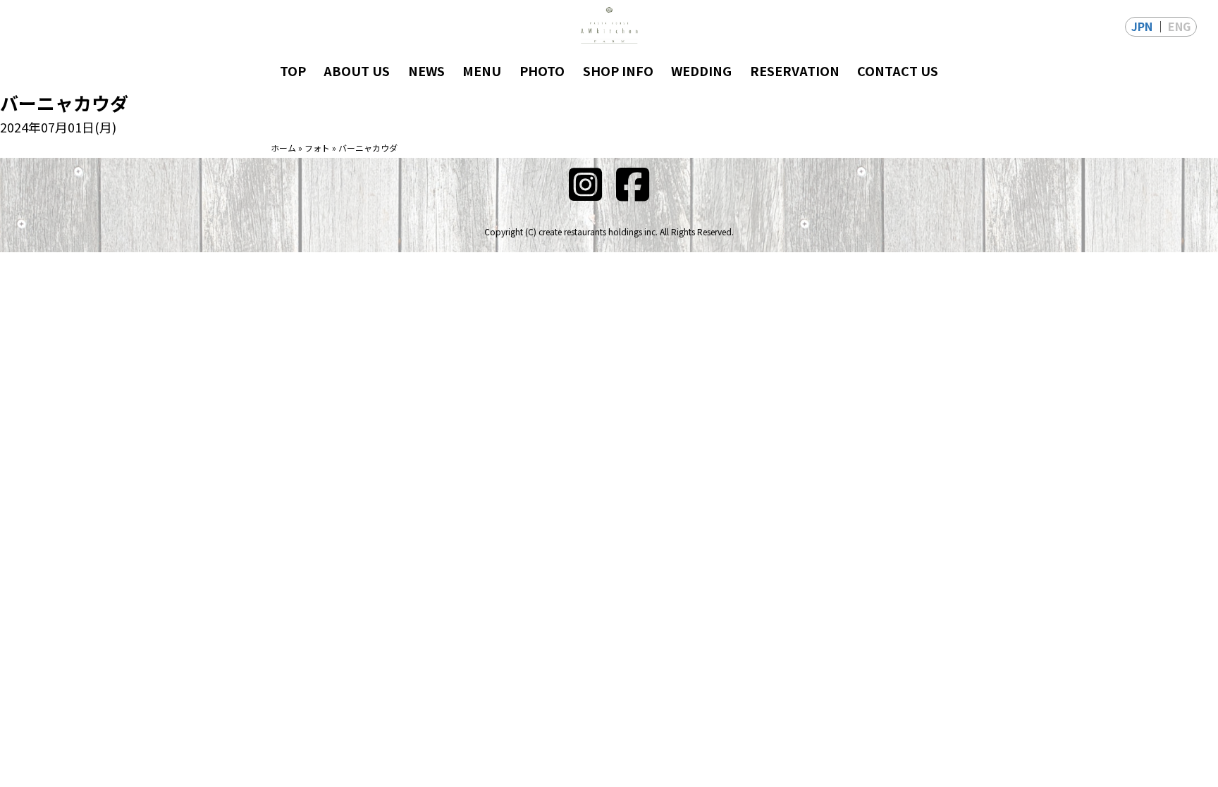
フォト (317, 148)
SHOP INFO (618, 70)
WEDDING (701, 70)
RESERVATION (794, 70)
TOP (293, 70)
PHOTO (542, 70)
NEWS (426, 70)
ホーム (283, 148)
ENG (1179, 26)
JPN (1141, 26)
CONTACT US (897, 70)
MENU (481, 70)
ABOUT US (357, 70)
